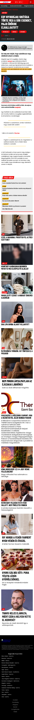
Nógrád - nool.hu (6, 683)
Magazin (15, 704)
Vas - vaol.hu (5, 692)
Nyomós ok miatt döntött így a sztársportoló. (15, 624)
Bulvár (15, 707)
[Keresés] (26, 2)
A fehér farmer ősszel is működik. (15, 544)
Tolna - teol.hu (5, 690)
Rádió (15, 711)
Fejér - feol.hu (5, 669)
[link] (3, 234)
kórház (14, 32)
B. (9, 35)
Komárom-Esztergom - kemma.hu (10, 681)
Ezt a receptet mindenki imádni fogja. (15, 584)
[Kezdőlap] (5, 2)
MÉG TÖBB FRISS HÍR (7, 209)
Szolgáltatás (15, 709)
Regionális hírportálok (15, 654)
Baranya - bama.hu (7, 658)
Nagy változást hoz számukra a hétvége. (14, 475)
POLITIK (9, 10)
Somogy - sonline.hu (7, 685)
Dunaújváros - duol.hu (7, 667)
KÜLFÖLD (15, 10)
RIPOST (3, 10)
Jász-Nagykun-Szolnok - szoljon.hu (11, 678)
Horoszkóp (4, 6)
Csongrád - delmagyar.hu (8, 665)
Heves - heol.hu (5, 676)
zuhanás (22, 32)
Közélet (15, 700)
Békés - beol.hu (5, 660)
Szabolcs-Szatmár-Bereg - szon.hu (11, 687)
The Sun (16, 133)
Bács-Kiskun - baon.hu (7, 656)
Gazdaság (15, 702)
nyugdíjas (5, 32)
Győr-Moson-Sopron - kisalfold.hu (10, 672)
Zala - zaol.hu (5, 696)
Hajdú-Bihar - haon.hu (7, 674)
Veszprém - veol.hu (6, 694)
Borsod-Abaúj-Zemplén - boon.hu (10, 663)
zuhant (10, 61)
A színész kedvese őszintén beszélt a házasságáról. (16, 509)
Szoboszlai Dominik (16, 6)
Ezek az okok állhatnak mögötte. (15, 388)
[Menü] (30, 2)
